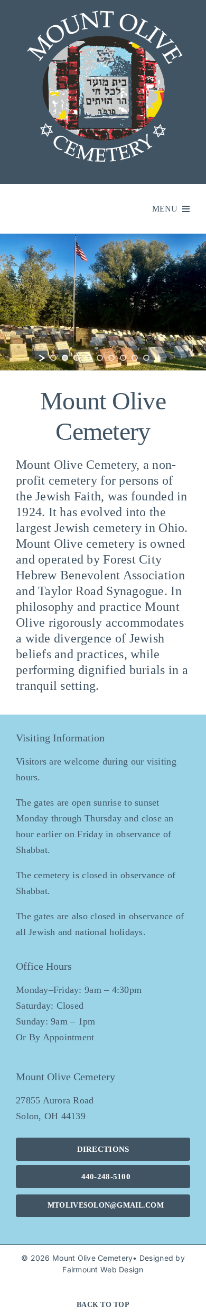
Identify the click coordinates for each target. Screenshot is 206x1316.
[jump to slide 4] (88, 358)
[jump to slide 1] (53, 358)
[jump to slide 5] (100, 358)
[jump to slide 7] (123, 358)
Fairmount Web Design (102, 1269)
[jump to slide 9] (146, 358)
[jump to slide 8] (135, 358)
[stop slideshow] (157, 358)
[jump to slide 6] (111, 358)
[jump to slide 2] (65, 358)
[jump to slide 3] (76, 358)
